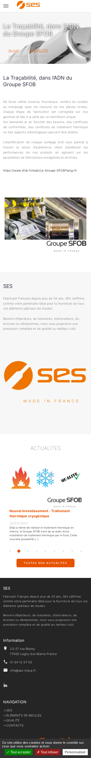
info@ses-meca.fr (23, 670)
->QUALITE (11, 720)
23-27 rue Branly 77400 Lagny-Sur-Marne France (33, 651)
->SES (7, 710)
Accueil (13, 50)
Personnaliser (75, 752)
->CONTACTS (13, 725)
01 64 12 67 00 (21, 662)
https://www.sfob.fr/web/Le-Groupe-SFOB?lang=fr (40, 170)
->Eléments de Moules (22, 715)
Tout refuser (49, 752)
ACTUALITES (38, 50)
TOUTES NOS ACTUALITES (45, 564)
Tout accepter (20, 752)
